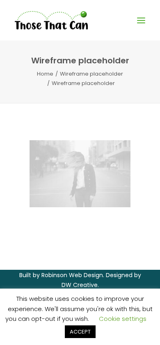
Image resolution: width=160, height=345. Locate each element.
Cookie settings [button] (122, 318)
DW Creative (80, 285)
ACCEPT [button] (80, 332)
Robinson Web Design (72, 275)
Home (45, 74)
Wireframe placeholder (91, 74)
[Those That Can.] (51, 20)
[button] (141, 20)
